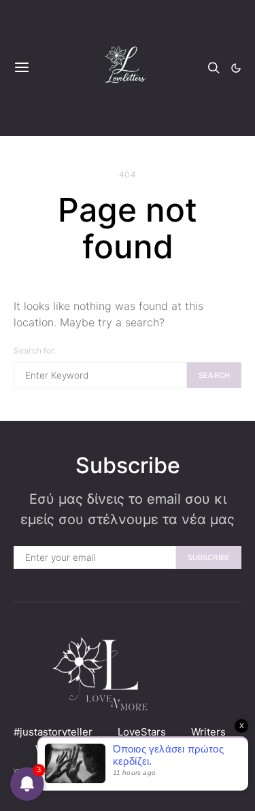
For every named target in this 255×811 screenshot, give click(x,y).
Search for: (35, 350)
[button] (236, 68)
